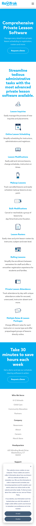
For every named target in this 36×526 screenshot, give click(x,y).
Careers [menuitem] (18, 434)
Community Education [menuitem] (18, 409)
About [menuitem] (18, 429)
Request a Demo (18, 50)
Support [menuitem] (18, 462)
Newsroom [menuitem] (18, 425)
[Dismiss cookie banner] (30, 466)
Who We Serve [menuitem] (18, 395)
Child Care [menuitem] (18, 405)
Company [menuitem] (18, 420)
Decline (18, 519)
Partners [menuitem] (18, 413)
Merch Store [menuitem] (18, 438)
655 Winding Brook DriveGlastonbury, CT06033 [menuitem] (18, 452)
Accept (18, 513)
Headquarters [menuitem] (18, 445)
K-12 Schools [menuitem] (18, 400)
